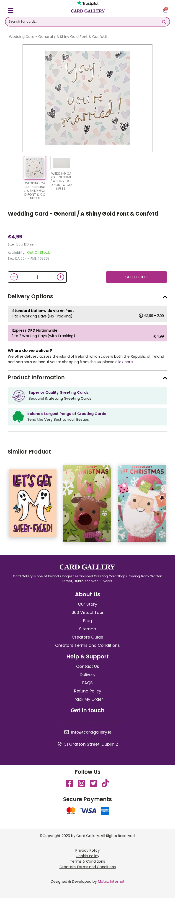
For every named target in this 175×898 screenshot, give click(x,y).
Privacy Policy (87, 850)
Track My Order (87, 699)
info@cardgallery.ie (91, 732)
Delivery (87, 674)
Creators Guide (87, 637)
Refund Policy (87, 691)
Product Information (36, 377)
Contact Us (87, 666)
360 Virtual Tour (88, 612)
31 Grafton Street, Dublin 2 (91, 744)
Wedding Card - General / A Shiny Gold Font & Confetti (83, 213)
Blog (87, 620)
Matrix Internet (111, 881)
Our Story (87, 604)
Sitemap (87, 629)
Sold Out (136, 277)
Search (164, 21)
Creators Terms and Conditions (87, 645)
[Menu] (10, 11)
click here (124, 361)
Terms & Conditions (87, 861)
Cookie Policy (87, 855)
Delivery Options (30, 296)
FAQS (87, 683)
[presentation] (170, 505)
